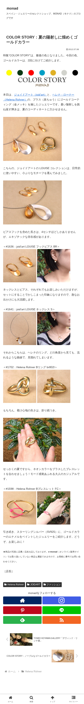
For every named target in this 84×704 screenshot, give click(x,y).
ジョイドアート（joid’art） (30, 94)
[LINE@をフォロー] (61, 610)
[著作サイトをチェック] (22, 600)
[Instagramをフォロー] (61, 600)
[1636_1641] (32, 202)
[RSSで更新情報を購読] (61, 620)
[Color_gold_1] (32, 138)
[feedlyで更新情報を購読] (22, 620)
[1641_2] (53, 328)
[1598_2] (53, 507)
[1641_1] (19, 328)
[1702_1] (19, 386)
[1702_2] (53, 386)
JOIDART (35, 584)
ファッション (53, 584)
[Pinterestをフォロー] (22, 610)
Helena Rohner (15, 584)
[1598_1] (19, 507)
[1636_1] (19, 265)
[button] (75, 534)
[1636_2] (53, 265)
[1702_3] (32, 439)
